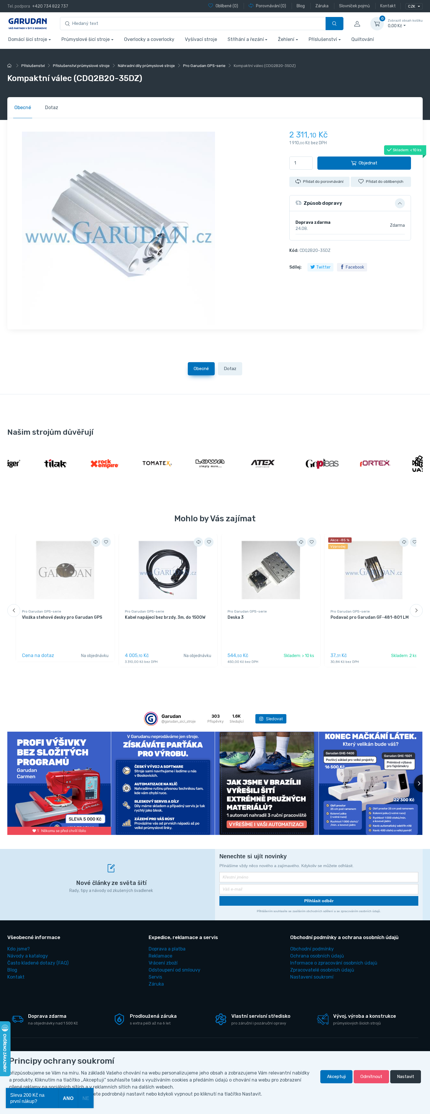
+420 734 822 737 (50, 6)
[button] (350, 203)
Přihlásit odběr (318, 900)
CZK (412, 6)
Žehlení (286, 39)
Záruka (156, 984)
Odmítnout (371, 1076)
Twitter (323, 267)
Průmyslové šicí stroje (85, 39)
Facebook (355, 267)
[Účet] (356, 23)
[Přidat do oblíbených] (106, 542)
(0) (227, 6)
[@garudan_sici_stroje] (151, 719)
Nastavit (405, 1076)
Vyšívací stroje (201, 39)
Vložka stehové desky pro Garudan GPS (62, 617)
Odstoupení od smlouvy (174, 970)
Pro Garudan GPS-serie (41, 611)
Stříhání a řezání (246, 39)
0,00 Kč (405, 23)
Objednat (368, 163)
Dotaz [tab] (51, 107)
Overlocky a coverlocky (149, 39)
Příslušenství (323, 39)
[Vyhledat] (334, 23)
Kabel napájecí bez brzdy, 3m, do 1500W (165, 617)
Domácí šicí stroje (27, 39)
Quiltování (362, 39)
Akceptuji (336, 1076)
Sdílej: (295, 267)
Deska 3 (236, 617)
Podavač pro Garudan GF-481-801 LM (370, 617)
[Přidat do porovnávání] (95, 542)
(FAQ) (37, 963)
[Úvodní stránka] (10, 65)
